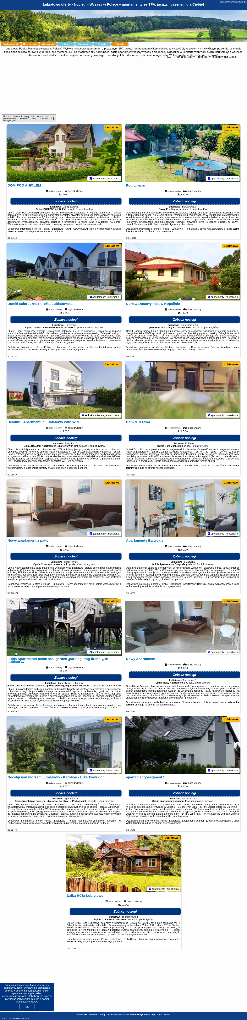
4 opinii (195, 446)
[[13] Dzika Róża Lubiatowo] (123, 863)
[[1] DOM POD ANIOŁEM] (64, 153)
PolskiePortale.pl (21, 1018)
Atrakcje (102, 44)
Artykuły (120, 44)
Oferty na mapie (30, 44)
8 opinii (80, 209)
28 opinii (199, 564)
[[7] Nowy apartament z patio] (64, 508)
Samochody (84, 44)
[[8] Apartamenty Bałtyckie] (182, 508)
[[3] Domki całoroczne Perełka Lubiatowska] (64, 271)
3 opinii (82, 564)
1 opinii (92, 446)
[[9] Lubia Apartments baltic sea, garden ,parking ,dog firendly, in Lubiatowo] (64, 627)
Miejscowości (48, 44)
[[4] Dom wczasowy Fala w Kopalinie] (182, 271)
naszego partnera (53, 231)
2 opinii (205, 327)
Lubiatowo (112, 127)
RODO (34, 1001)
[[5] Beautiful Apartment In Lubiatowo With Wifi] (64, 390)
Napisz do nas (164, 1014)
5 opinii (100, 801)
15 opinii (193, 209)
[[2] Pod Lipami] (182, 153)
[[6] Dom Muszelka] (182, 390)
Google (19, 988)
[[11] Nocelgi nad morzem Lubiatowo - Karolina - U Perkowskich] (64, 745)
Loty (66, 44)
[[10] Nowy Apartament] (182, 627)
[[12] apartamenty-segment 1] (182, 745)
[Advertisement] (123, 86)
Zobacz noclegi (66, 201)
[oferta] (91, 178)
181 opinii (107, 685)
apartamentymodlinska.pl (233, 1)
